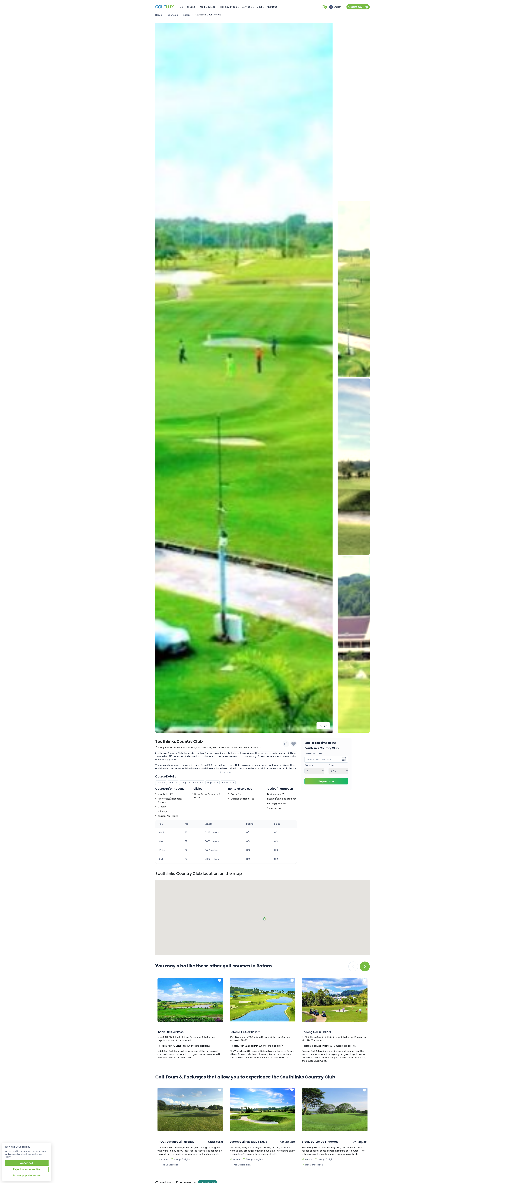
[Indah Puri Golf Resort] (190, 1000)
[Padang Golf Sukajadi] (335, 1000)
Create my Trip (358, 7)
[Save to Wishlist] (293, 743)
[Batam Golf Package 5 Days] (262, 1109)
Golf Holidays (187, 6)
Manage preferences (27, 1175)
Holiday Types (228, 6)
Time (331, 765)
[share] (286, 743)
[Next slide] (327, 378)
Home (158, 15)
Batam (186, 15)
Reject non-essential (26, 1169)
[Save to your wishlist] (220, 980)
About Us (272, 6)
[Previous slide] (354, 29)
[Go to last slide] (161, 378)
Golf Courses (207, 6)
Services (247, 6)
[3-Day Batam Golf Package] (335, 1109)
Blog (259, 6)
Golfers (308, 765)
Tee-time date (313, 753)
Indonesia (172, 15)
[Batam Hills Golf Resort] (262, 1000)
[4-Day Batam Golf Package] (190, 1109)
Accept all (26, 1163)
